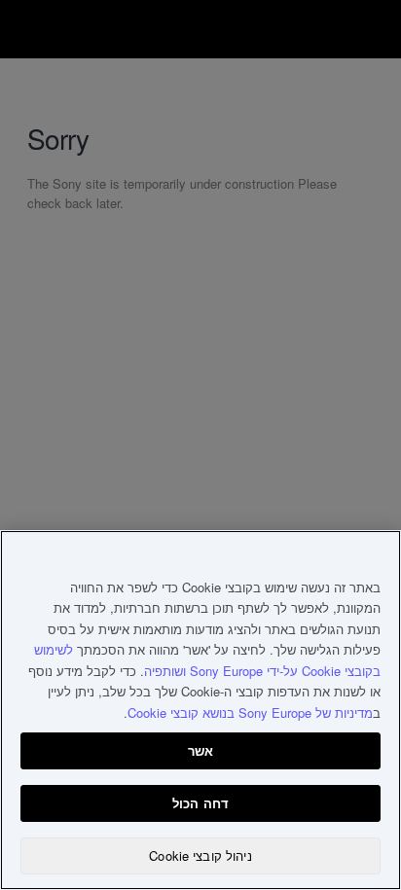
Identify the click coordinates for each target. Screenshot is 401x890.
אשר (200, 750)
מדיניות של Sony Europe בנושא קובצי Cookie (250, 712)
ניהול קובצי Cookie (200, 855)
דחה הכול (200, 803)
